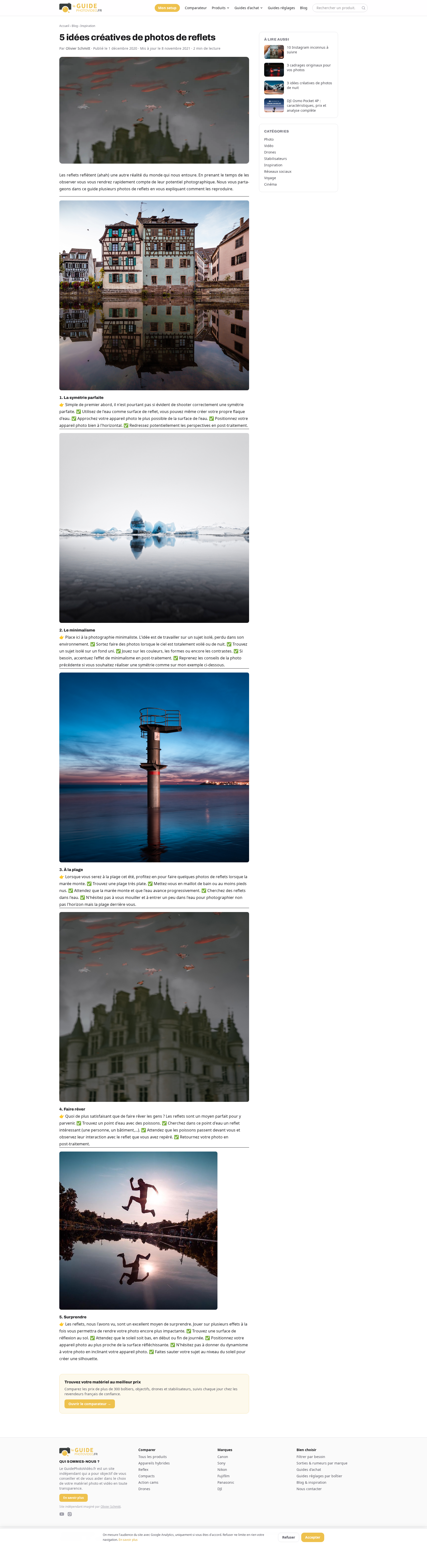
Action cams (148, 1482)
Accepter (312, 1537)
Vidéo (268, 145)
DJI (219, 1488)
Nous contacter (309, 1488)
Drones (270, 152)
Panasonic (225, 1482)
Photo (269, 139)
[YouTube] (61, 1514)
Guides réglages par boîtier (319, 1476)
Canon (222, 1456)
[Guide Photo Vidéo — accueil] (80, 8)
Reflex (143, 1469)
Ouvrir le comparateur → (89, 1403)
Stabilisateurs (275, 158)
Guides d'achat (247, 7)
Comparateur (196, 7)
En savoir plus (128, 1540)
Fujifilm (223, 1476)
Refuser (288, 1537)
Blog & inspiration (311, 1482)
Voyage (270, 177)
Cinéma (270, 184)
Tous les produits (152, 1456)
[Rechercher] (363, 8)
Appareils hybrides (154, 1463)
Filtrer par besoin (311, 1456)
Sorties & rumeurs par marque (322, 1463)
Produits (219, 7)
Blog (303, 7)
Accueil (64, 26)
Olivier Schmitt (111, 1506)
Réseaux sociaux (277, 171)
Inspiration (87, 26)
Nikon (222, 1469)
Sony (221, 1463)
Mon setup (167, 7)
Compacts (146, 1476)
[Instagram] (69, 1514)
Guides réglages (281, 7)
